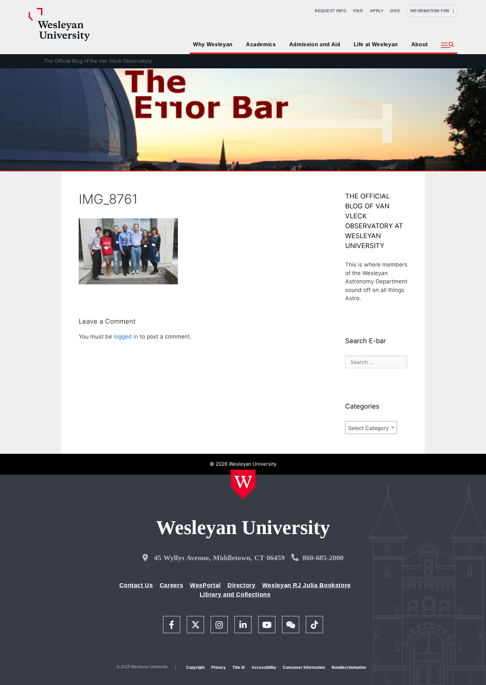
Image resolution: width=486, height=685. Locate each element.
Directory (241, 585)
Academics (261, 44)
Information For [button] (431, 11)
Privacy (218, 667)
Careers (171, 585)
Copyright (195, 667)
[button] (447, 45)
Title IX (238, 667)
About (419, 44)
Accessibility (264, 667)
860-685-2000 (323, 558)
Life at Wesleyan (376, 44)
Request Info (330, 11)
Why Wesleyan (213, 44)
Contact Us (136, 585)
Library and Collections (235, 594)
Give (395, 11)
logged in (126, 336)
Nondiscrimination (349, 667)
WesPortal (205, 585)
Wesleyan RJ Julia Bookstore (306, 585)
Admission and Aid (315, 44)
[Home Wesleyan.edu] (243, 484)
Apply (377, 11)
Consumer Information (304, 667)
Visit (358, 11)
